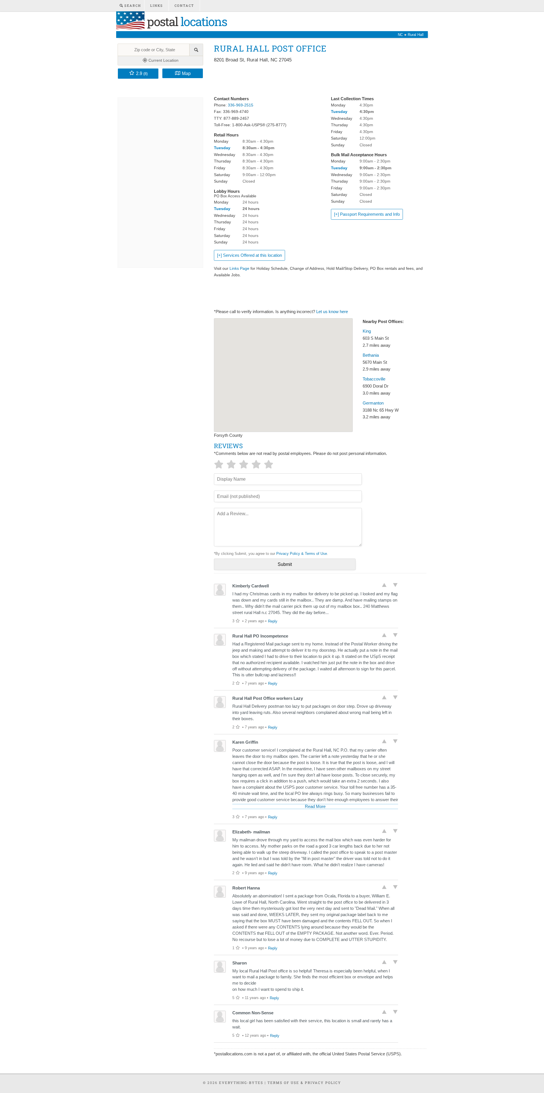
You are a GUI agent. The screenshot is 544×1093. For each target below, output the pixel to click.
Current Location (162, 60)
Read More (315, 806)
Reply (272, 621)
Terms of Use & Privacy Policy (304, 1082)
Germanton (373, 403)
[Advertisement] (317, 80)
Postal (185, 21)
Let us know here (332, 311)
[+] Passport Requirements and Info (367, 214)
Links (156, 5)
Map (186, 73)
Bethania (371, 355)
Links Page (239, 268)
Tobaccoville (374, 379)
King (367, 331)
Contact (184, 5)
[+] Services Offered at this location (249, 255)
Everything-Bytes (241, 1082)
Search (132, 5)
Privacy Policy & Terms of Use (301, 553)
